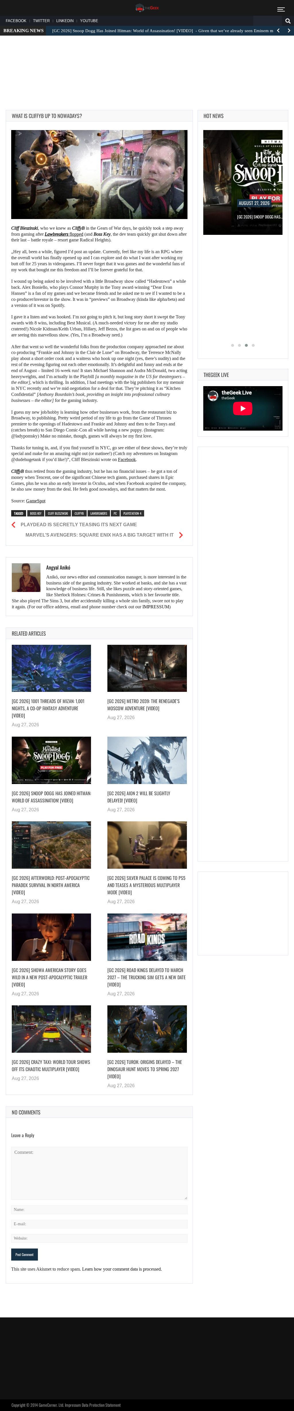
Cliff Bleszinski (58, 513)
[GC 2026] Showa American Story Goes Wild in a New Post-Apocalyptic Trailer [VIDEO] (49, 977)
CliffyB (79, 513)
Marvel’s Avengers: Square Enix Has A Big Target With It (100, 535)
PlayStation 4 (132, 513)
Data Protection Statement (101, 1405)
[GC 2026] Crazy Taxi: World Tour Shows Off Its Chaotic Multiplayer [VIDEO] (51, 1065)
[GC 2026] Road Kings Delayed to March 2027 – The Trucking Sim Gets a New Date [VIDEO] (146, 977)
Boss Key (35, 513)
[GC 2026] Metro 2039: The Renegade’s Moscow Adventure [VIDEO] (143, 705)
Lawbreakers (98, 513)
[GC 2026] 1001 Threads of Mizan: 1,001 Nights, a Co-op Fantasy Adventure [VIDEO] (48, 708)
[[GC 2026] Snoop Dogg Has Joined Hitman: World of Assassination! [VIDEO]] (51, 760)
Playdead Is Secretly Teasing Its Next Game (79, 524)
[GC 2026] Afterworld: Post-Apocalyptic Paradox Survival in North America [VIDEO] (51, 885)
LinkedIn (65, 21)
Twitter (41, 21)
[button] (232, 345)
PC (115, 513)
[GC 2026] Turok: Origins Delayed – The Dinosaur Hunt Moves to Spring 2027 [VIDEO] (144, 1069)
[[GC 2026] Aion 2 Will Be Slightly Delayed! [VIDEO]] (147, 760)
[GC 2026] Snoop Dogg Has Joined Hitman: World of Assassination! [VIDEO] (51, 797)
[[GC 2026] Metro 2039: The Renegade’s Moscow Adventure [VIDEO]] (147, 668)
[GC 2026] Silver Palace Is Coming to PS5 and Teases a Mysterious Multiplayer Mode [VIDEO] (146, 885)
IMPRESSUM (155, 606)
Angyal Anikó (58, 567)
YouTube (89, 21)
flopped (64, 234)
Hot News (214, 115)
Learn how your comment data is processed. (122, 1269)
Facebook (16, 21)
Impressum (73, 1405)
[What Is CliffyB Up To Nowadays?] (99, 174)
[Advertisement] (147, 58)
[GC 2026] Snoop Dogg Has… (260, 217)
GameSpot (35, 500)
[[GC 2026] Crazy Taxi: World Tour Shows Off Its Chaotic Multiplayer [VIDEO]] (51, 1029)
